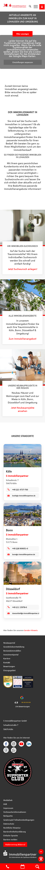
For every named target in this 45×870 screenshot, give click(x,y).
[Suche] (29, 7)
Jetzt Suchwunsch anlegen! (22, 269)
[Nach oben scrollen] (41, 851)
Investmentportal (10, 654)
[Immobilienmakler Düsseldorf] (22, 573)
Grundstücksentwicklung (13, 646)
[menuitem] (29, 5)
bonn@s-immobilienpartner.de (23, 554)
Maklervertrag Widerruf (15, 844)
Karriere (6, 658)
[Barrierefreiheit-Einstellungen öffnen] (41, 859)
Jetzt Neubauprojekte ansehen (22, 409)
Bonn (9, 530)
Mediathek (7, 800)
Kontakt (6, 662)
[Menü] (34, 7)
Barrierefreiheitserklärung (14, 831)
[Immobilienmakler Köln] (22, 455)
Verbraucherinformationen (14, 812)
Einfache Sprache (10, 835)
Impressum (8, 808)
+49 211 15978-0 (19, 607)
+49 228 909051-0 (20, 548)
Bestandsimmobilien (12, 650)
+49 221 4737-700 (20, 489)
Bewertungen (9, 666)
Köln (9, 471)
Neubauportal (9, 643)
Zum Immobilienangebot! (22, 338)
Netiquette (8, 816)
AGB (5, 804)
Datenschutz (8, 824)
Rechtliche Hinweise (12, 828)
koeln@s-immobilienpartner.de (23, 496)
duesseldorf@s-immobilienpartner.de (25, 613)
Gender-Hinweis (31, 630)
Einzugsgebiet (9, 670)
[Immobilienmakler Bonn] (22, 514)
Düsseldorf (13, 589)
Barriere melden (10, 839)
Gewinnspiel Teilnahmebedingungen (18, 820)
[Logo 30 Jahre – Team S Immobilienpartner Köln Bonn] (17, 5)
